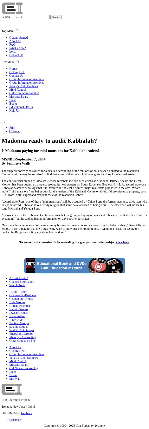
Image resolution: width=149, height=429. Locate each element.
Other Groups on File (22, 340)
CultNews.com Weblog (23, 368)
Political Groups (19, 323)
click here (122, 242)
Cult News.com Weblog (24, 93)
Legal (12, 51)
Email (16, 131)
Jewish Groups (18, 312)
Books (13, 103)
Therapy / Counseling (22, 337)
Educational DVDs (21, 107)
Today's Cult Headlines (23, 86)
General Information (21, 281)
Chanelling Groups (21, 298)
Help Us (14, 110)
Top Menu (8, 31)
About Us (15, 41)
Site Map (14, 378)
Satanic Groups (18, 326)
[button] (17, 30)
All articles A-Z (18, 278)
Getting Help (17, 72)
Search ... (7, 17)
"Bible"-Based (18, 291)
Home (13, 68)
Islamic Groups (18, 309)
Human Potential (19, 305)
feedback (26, 413)
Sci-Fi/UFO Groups (21, 330)
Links (12, 100)
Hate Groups (17, 302)
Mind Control (17, 89)
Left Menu (8, 62)
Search (56, 17)
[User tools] (3, 122)
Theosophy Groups (21, 333)
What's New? (17, 48)
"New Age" (16, 319)
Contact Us (16, 55)
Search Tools (17, 285)
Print (12, 127)
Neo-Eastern (17, 316)
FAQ (12, 44)
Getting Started (18, 37)
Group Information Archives (26, 79)
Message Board (18, 96)
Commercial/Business (22, 295)
